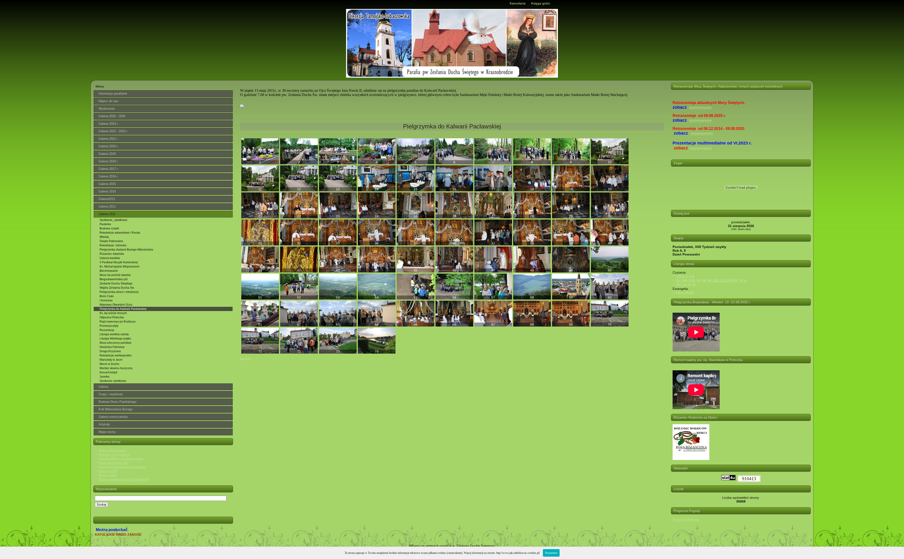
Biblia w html (107, 475)
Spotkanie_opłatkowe (113, 220)
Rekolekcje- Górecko (113, 245)
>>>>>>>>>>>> (700, 107)
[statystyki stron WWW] (728, 479)
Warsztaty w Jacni (111, 359)
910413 (749, 478)
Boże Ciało (107, 296)
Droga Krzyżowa (110, 351)
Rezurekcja (107, 330)
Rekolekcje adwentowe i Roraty (120, 232)
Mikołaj (104, 237)
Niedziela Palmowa (112, 347)
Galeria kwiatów (110, 258)
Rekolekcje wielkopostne (116, 355)
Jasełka (104, 376)
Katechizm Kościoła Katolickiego (122, 467)
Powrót (245, 359)
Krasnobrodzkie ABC (113, 463)
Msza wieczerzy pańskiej (115, 342)
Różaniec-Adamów (112, 254)
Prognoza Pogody (686, 519)
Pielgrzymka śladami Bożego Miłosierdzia (126, 249)
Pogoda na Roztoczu (113, 454)
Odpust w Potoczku (112, 317)
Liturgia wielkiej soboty (114, 334)
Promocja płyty (109, 325)
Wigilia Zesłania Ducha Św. (117, 287)
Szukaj (101, 504)
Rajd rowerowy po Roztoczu (118, 321)
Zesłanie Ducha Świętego (116, 283)
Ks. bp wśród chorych (113, 313)
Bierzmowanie (109, 270)
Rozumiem (551, 553)
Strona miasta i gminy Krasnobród (123, 479)
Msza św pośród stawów (115, 275)
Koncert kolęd (108, 372)
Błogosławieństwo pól (114, 279)
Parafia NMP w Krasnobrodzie (120, 458)
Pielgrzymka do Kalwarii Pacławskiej (123, 309)
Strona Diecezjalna (112, 450)
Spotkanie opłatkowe (113, 381)
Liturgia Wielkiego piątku (115, 338)
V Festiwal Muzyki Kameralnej (119, 262)
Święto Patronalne (111, 241)
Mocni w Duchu (109, 364)
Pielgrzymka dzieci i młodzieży (119, 292)
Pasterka (105, 224)
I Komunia (106, 300)
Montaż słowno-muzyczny (116, 368)
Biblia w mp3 (107, 471)
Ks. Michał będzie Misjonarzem (119, 266)
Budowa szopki (109, 228)
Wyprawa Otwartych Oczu (116, 304)
